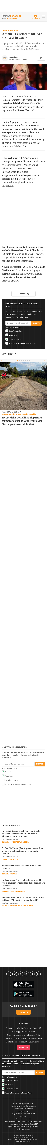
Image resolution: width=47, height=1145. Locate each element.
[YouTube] (20, 973)
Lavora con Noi (35, 1042)
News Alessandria (15, 331)
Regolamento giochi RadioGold (23, 1114)
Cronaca (5, 30)
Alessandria (20, 891)
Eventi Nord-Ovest (15, 339)
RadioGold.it (30, 1135)
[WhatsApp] (38, 973)
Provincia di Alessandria (27, 414)
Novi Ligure (14, 30)
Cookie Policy (29, 1103)
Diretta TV (23, 1042)
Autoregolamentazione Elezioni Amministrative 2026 (23, 1121)
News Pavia (12, 335)
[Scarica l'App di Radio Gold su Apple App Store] (23, 984)
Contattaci (23, 1047)
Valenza (30, 906)
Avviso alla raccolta (23, 1129)
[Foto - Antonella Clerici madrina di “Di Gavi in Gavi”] (23, 77)
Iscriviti (36, 323)
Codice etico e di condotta (23, 1108)
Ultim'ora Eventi (35, 1038)
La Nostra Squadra (23, 1028)
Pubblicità (37, 1028)
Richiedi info (23, 1012)
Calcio (4, 906)
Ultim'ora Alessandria (16, 1035)
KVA (30, 1141)
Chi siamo (10, 1028)
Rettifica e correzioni (23, 1119)
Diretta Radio (11, 1042)
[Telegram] (32, 973)
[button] (44, 360)
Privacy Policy (31, 343)
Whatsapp (16, 1031)
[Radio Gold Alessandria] (11, 16)
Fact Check (23, 1116)
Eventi (12, 891)
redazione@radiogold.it (31, 1139)
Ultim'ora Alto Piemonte (15, 1038)
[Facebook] (8, 973)
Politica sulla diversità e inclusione (23, 1106)
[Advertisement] (23, 216)
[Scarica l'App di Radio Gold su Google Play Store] (23, 993)
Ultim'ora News (28, 1031)
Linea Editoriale (23, 1111)
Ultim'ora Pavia (33, 1035)
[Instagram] (26, 973)
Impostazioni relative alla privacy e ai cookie (23, 1126)
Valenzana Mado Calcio (17, 906)
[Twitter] (14, 973)
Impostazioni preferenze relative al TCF (23, 1124)
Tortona (13, 874)
